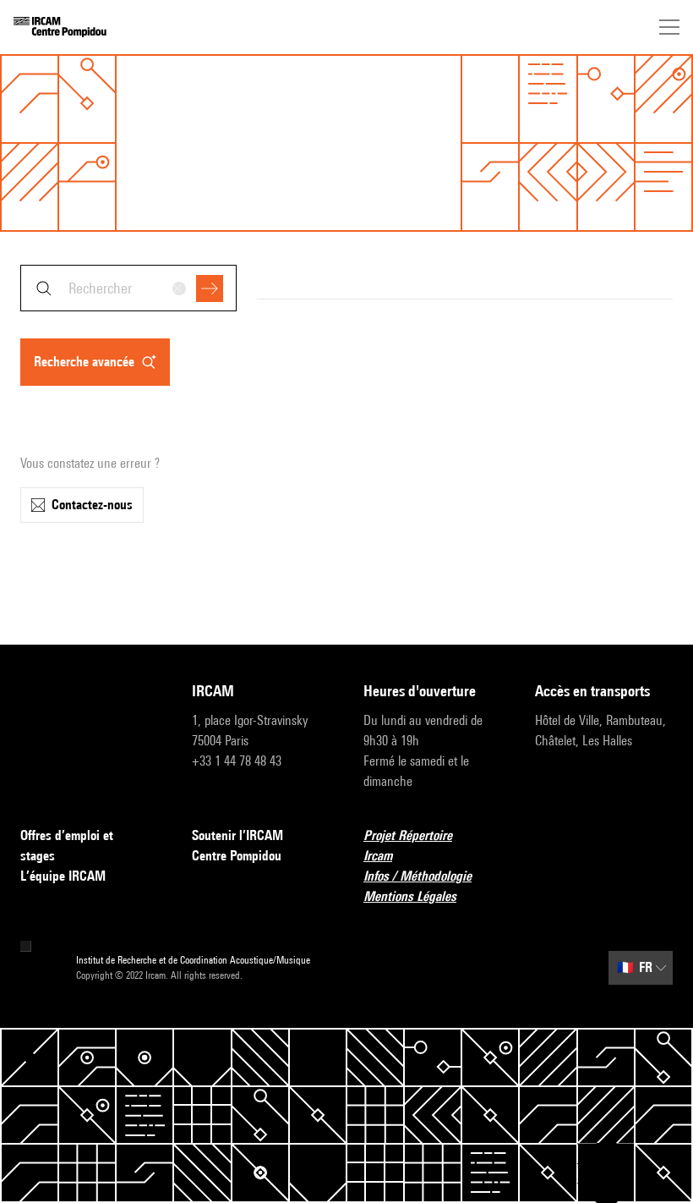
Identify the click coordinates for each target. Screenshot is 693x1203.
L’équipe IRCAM (63, 876)
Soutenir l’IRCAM (237, 835)
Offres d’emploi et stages (66, 845)
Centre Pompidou (236, 856)
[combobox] (128, 288)
